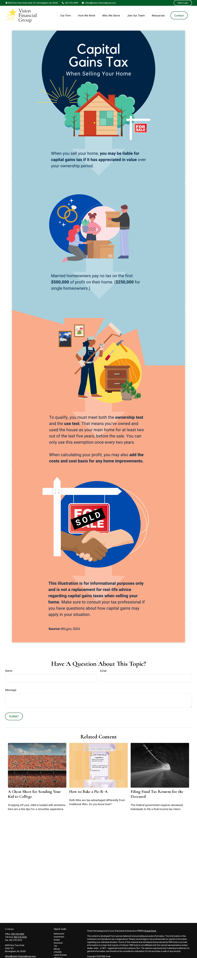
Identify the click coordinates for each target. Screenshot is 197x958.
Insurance (58, 943)
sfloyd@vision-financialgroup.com (100, 3)
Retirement (59, 934)
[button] (65, 15)
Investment (59, 937)
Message (10, 690)
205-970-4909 (71, 3)
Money (57, 949)
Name (8, 670)
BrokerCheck (150, 931)
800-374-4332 (20, 937)
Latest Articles (60, 955)
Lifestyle (58, 952)
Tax (55, 946)
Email (103, 670)
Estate (57, 940)
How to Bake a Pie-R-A (88, 791)
